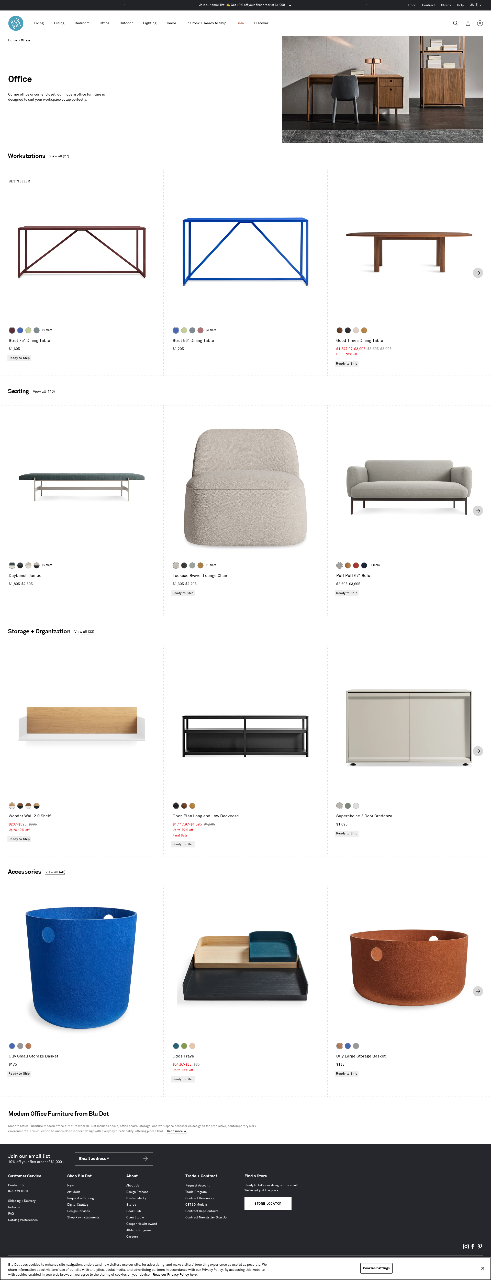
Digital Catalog (77, 1204)
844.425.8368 (18, 1191)
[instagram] (466, 1248)
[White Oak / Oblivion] (36, 805)
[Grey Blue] (36, 330)
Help (460, 5)
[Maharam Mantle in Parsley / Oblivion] (20, 565)
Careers (132, 1236)
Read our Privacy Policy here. (175, 1274)
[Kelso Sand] (176, 565)
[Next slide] (478, 273)
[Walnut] (339, 330)
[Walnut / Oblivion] (20, 805)
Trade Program (196, 1192)
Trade (412, 5)
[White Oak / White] (12, 805)
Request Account (197, 1185)
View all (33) (84, 631)
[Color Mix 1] (184, 1046)
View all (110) (44, 391)
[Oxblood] (12, 330)
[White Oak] (364, 330)
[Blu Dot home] (16, 23)
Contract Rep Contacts (201, 1211)
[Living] (39, 23)
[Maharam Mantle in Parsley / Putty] (12, 565)
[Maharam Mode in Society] (364, 565)
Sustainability (136, 1198)
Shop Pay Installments (83, 1217)
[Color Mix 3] (192, 1046)
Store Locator (268, 1203)
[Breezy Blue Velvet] (192, 565)
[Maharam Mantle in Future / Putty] (28, 565)
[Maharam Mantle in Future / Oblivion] (36, 565)
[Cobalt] (20, 330)
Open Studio (135, 1217)
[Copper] (28, 1046)
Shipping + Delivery (22, 1201)
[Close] (482, 1268)
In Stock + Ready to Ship (206, 23)
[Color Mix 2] (176, 1046)
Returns (14, 1207)
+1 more (210, 565)
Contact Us (16, 1185)
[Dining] (59, 23)
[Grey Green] (347, 805)
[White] (356, 805)
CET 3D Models (196, 1204)
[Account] (468, 23)
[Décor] (171, 23)
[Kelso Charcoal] (184, 565)
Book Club (133, 1211)
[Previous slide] (13, 273)
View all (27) (59, 156)
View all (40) (55, 872)
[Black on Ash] (347, 330)
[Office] (104, 23)
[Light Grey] (20, 1046)
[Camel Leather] (200, 565)
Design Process (137, 1192)
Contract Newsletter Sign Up (206, 1217)
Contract (428, 5)
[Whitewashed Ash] (356, 330)
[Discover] (261, 23)
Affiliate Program (138, 1230)
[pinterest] (480, 1248)
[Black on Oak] (176, 805)
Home (12, 40)
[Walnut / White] (28, 805)
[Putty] (339, 805)
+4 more (46, 330)
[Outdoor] (126, 23)
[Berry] (200, 330)
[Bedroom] (82, 23)
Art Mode (74, 1192)
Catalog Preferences (23, 1220)
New (70, 1185)
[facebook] (473, 1248)
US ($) (476, 6)
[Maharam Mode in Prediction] (339, 565)
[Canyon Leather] (347, 565)
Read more (175, 1131)
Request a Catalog (80, 1198)
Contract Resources (199, 1198)
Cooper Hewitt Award (141, 1224)
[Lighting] (150, 23)
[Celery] (28, 330)
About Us (132, 1185)
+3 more (210, 330)
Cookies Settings (376, 1268)
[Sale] (240, 23)
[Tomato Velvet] (356, 565)
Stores (446, 5)
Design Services (78, 1211)
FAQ (11, 1213)
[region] (245, 1268)
